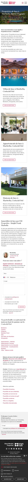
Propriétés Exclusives (9, 389)
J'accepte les (12, 298)
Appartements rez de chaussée (9, 345)
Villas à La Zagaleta (8, 400)
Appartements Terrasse (7, 343)
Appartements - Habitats (8, 341)
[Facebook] (11, 448)
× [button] (26, 455)
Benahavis (4, 328)
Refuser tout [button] (20, 479)
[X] (19, 448)
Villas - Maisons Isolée (7, 350)
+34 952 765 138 (14, 255)
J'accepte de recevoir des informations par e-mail (12, 302)
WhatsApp (12, 257)
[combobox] (6, 277)
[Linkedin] (14, 448)
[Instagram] (9, 448)
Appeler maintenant (8, 263)
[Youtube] (6, 448)
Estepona (3, 331)
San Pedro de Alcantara (7, 336)
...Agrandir (10, 312)
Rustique (3, 348)
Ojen (2, 334)
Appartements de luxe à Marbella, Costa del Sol (13, 145)
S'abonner (23, 425)
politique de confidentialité (17, 428)
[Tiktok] (16, 448)
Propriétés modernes (8, 398)
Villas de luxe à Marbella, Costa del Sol (14, 90)
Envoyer (21, 306)
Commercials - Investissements (9, 346)
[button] (14, 476)
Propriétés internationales (10, 403)
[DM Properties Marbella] (8, 3)
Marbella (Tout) (5, 333)
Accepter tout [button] (7, 479)
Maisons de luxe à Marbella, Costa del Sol (13, 199)
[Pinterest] (21, 448)
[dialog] (14, 468)
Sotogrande (4, 338)
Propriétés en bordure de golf (11, 396)
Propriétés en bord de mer (10, 394)
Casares (3, 329)
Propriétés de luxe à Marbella (11, 391)
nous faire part (21, 369)
